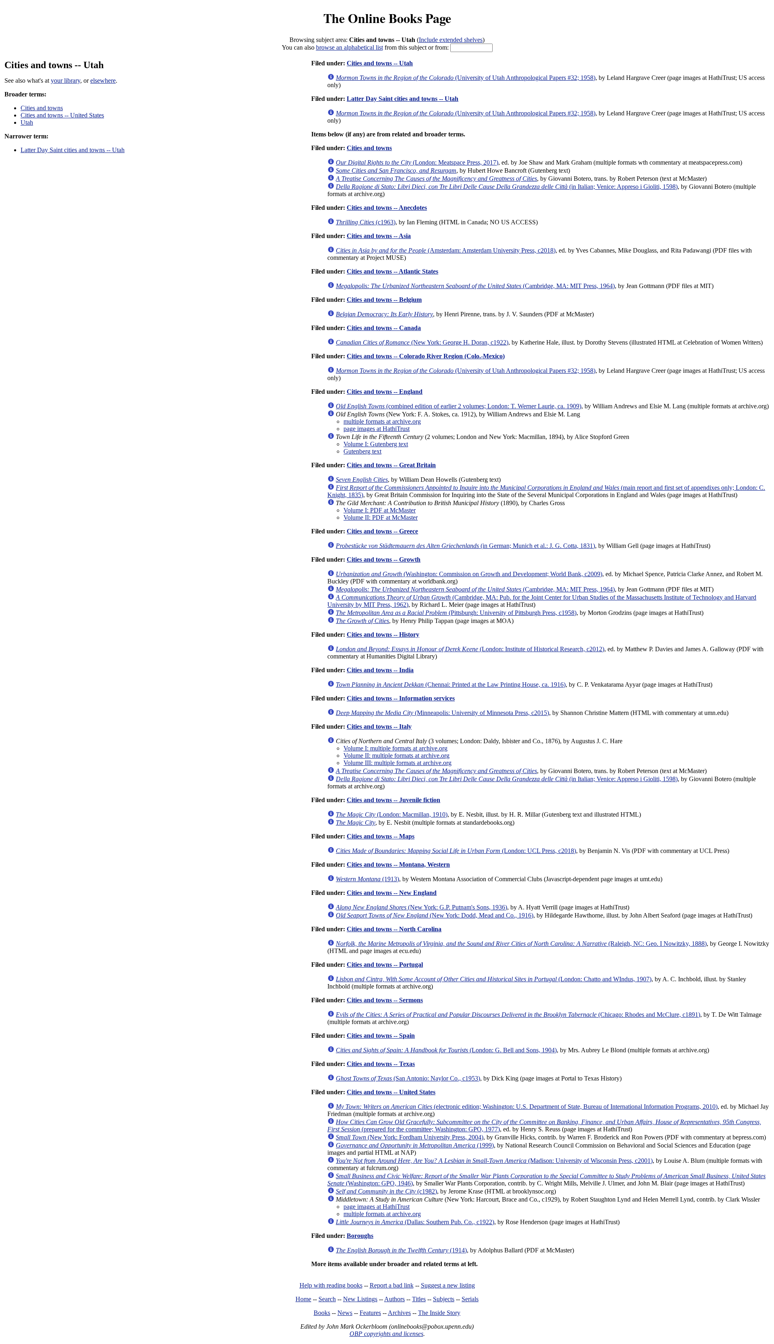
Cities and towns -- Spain (381, 1035)
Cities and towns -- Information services (401, 698)
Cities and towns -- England (384, 391)
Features (370, 1312)
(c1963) (365, 222)
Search (327, 1299)
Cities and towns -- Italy (379, 726)
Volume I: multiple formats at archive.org (395, 748)
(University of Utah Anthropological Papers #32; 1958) (465, 77)
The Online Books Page (387, 17)
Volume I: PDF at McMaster (379, 510)
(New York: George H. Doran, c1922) (422, 342)
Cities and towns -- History (383, 634)
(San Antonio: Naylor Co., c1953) (408, 1078)
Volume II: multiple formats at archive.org (396, 755)
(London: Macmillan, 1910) (391, 814)
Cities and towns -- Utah (380, 63)
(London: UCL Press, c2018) (456, 850)
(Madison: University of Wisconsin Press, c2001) (494, 1160)
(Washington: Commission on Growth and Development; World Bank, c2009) (469, 574)
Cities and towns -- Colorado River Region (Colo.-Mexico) (426, 356)
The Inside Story (439, 1312)
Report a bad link (392, 1285)
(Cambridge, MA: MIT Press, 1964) (475, 285)
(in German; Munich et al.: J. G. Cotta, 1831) (465, 545)
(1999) (415, 1145)
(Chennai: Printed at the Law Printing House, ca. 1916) (451, 684)
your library (65, 80)
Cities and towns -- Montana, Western (398, 864)
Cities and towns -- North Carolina (394, 929)
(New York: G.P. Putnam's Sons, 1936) (421, 907)
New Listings (360, 1299)
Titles (419, 1299)
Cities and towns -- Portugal (385, 964)
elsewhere (103, 80)
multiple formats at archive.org (382, 421)
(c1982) (386, 1191)
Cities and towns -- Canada (384, 327)
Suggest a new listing (448, 1285)
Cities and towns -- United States (62, 115)
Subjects (443, 1299)
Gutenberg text (362, 451)
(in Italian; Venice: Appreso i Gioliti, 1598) (507, 186)
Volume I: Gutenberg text (375, 444)
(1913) (367, 879)
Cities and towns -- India (380, 670)
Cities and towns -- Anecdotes (387, 207)
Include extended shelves (451, 39)
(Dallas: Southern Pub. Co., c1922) (415, 1222)
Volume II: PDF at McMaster (380, 517)
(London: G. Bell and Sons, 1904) (446, 1050)
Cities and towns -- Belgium (384, 299)
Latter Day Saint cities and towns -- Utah (73, 149)
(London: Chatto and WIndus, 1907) (493, 979)
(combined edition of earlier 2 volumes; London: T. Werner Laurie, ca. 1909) (458, 406)
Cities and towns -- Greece (382, 531)
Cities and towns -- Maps (380, 836)
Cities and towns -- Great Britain (391, 465)
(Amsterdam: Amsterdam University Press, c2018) (446, 250)
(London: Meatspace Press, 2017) (417, 162)
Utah (27, 122)
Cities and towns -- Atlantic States (392, 271)
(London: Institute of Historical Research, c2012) (470, 649)
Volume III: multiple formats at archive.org (397, 762)
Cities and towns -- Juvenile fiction (393, 799)
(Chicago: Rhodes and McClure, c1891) (518, 1014)
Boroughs (360, 1235)
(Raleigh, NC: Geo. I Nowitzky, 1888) (521, 943)
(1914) (401, 1250)
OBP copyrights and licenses (386, 1333)
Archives (399, 1312)
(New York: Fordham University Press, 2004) (409, 1137)
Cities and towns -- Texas (381, 1063)
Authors (394, 1299)
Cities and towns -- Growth (383, 559)
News (344, 1312)
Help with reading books (331, 1285)
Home (303, 1299)
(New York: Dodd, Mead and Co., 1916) (434, 915)
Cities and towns (42, 108)
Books (322, 1312)
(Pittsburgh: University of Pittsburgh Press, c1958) (456, 612)
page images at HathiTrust (376, 428)
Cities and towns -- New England (392, 892)
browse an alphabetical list (349, 47)
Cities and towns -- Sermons (385, 1000)
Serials (470, 1299)
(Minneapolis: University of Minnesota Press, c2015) (442, 712)
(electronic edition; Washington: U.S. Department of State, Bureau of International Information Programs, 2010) (527, 1106)
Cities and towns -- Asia (379, 235)
